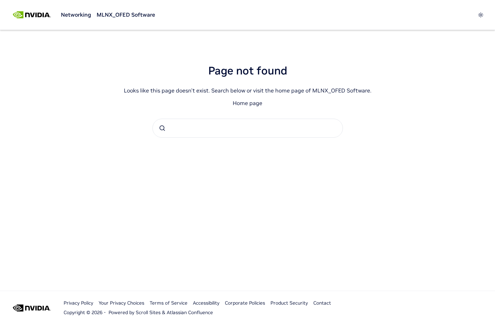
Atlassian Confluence (190, 312)
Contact (322, 303)
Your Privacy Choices (121, 303)
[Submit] (162, 128)
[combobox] (248, 128)
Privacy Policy (78, 303)
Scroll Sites (148, 312)
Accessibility (206, 303)
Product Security (289, 303)
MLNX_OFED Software (126, 14)
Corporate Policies (245, 303)
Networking (76, 14)
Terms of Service (168, 303)
